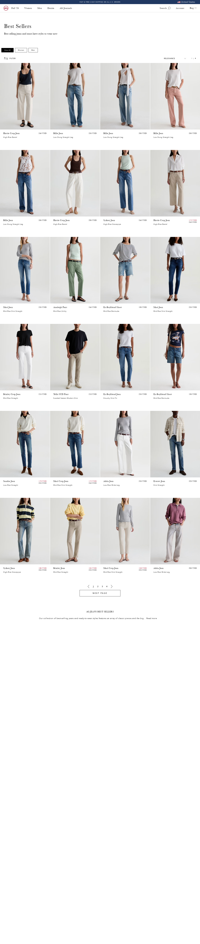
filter (13, 58)
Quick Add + (41, 127)
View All (7, 50)
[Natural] (155, 127)
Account (180, 8)
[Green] (15, 127)
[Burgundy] (159, 127)
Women (28, 8)
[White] (166, 127)
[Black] (58, 562)
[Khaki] (58, 301)
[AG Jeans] (6, 8)
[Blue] (55, 127)
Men (39, 8)
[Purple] (12, 127)
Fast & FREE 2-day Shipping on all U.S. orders (100, 2)
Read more (151, 618)
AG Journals (66, 8)
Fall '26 (15, 8)
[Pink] (8, 127)
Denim (50, 8)
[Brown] (5, 127)
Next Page (100, 593)
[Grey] (58, 388)
